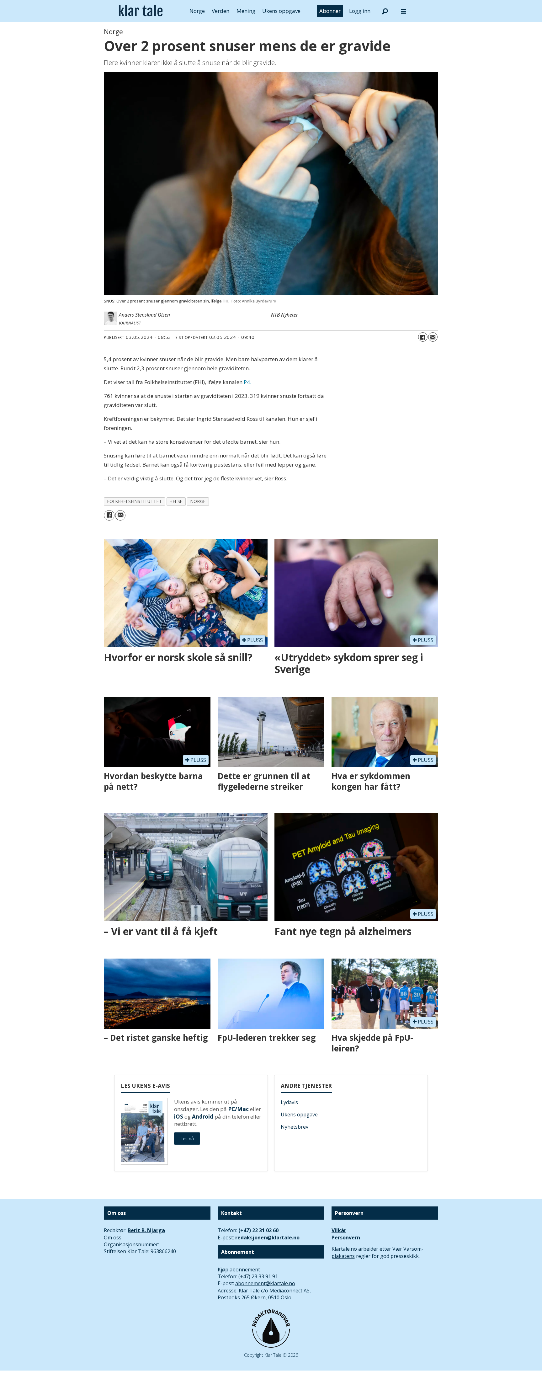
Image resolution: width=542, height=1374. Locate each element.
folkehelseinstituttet (134, 501)
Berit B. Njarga (146, 1230)
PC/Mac (238, 1109)
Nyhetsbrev (294, 1126)
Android (202, 1116)
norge (198, 501)
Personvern (346, 1237)
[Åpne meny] (403, 11)
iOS (178, 1116)
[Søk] (385, 11)
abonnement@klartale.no (265, 1283)
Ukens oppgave (281, 10)
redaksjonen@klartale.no (267, 1237)
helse (176, 501)
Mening (245, 10)
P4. (247, 382)
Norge (197, 10)
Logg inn (359, 10)
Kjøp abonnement (239, 1269)
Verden (220, 10)
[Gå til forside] (140, 11)
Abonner (330, 10)
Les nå (187, 1138)
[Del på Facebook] (423, 337)
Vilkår (339, 1230)
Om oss (112, 1237)
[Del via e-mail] (433, 337)
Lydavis (289, 1102)
